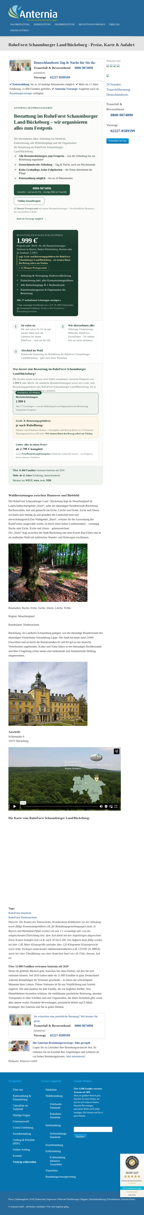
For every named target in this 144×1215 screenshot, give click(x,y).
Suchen (80, 1136)
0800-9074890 (84, 68)
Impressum (51, 1199)
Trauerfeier (51, 1170)
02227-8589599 (60, 77)
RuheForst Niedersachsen (22, 917)
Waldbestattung (20, 24)
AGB (32, 1199)
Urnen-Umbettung (23, 1127)
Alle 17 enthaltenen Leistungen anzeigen (38, 300)
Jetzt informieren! (75, 1056)
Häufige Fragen (21, 1115)
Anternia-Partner (128, 1199)
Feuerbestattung (65, 24)
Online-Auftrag (19, 30)
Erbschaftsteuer (113, 1199)
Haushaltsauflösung (97, 1199)
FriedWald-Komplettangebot (36, 453)
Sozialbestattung (22, 1133)
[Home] (32, 13)
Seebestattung (42, 24)
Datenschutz (40, 1199)
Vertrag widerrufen (24, 1161)
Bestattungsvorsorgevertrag (60, 1176)
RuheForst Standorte (19, 913)
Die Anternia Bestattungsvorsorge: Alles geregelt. (62, 1042)
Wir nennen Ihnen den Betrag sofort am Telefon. (69, 433)
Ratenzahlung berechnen (27, 311)
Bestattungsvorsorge (92, 24)
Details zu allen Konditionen (52, 308)
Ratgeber (84, 1199)
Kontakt (17, 1155)
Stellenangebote (21, 1199)
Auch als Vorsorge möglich (30, 218)
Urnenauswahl (21, 1121)
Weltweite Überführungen (68, 1199)
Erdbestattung (53, 1151)
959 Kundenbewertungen (132, 1188)
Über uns (114, 24)
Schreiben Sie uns (117, 141)
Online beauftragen (29, 200)
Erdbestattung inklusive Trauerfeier (57, 1161)
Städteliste (51, 1089)
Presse (11, 1199)
